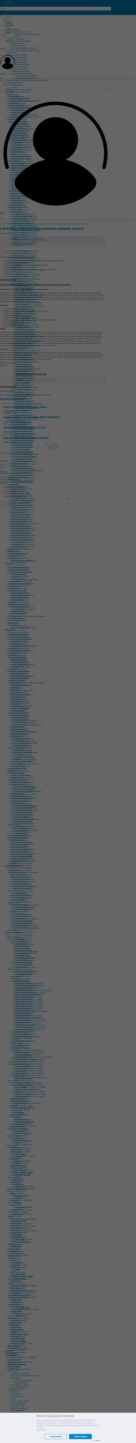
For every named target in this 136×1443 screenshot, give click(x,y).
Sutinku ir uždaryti (80, 1436)
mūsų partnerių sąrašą (77, 1425)
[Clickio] (97, 1441)
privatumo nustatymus (59, 1425)
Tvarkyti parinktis (55, 1436)
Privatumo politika (41, 1429)
